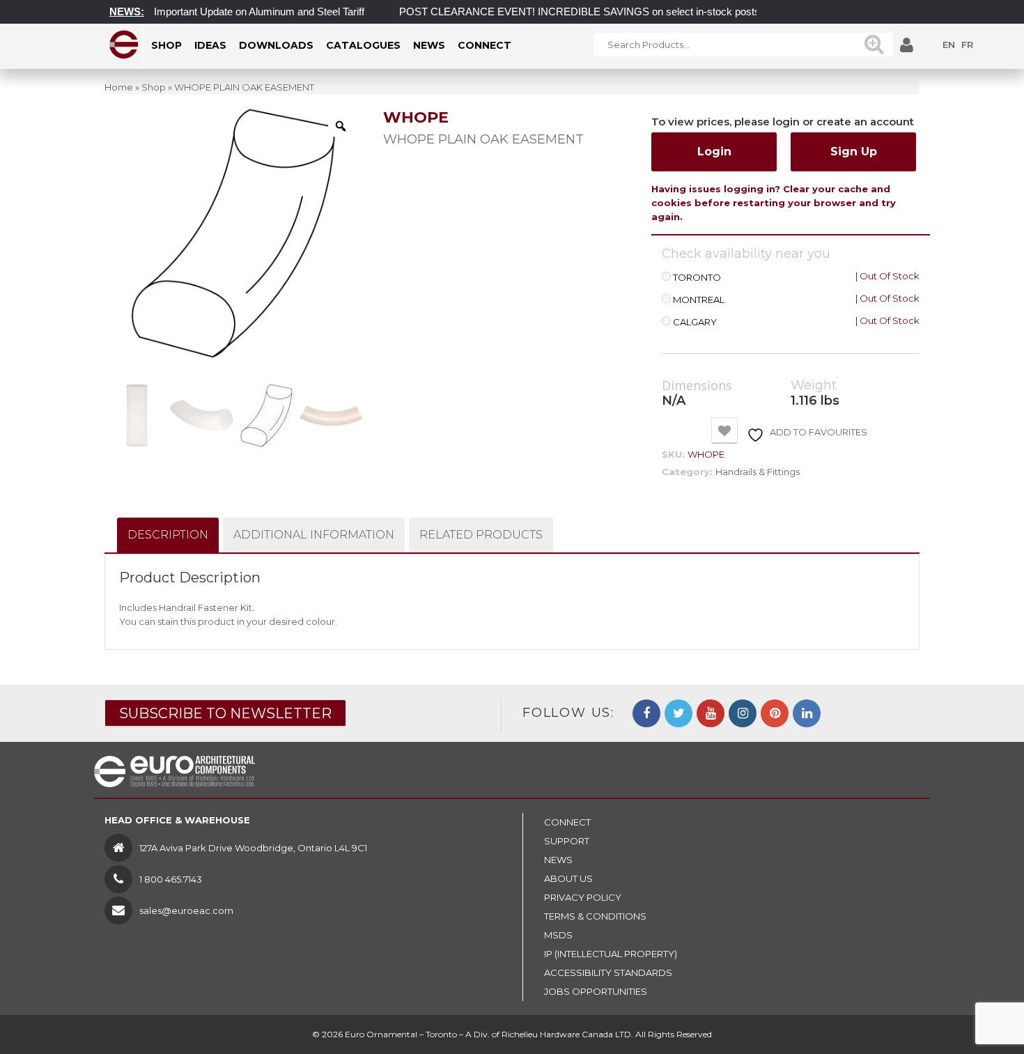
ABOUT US (568, 878)
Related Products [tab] (481, 534)
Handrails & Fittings (757, 471)
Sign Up (853, 151)
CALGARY (695, 322)
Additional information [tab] (313, 534)
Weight (814, 385)
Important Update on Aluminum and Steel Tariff (246, 11)
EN (948, 44)
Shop (153, 87)
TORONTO (697, 277)
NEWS (558, 859)
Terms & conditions (595, 916)
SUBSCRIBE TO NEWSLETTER (225, 713)
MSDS (558, 934)
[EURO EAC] (124, 44)
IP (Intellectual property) (610, 953)
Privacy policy (582, 897)
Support (566, 840)
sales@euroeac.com (186, 910)
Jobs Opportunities (595, 991)
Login (714, 151)
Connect (567, 822)
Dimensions (697, 386)
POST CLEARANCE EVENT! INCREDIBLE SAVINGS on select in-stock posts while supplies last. (610, 11)
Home (118, 87)
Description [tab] (167, 534)
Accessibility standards (608, 972)
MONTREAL (698, 300)
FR (967, 44)
